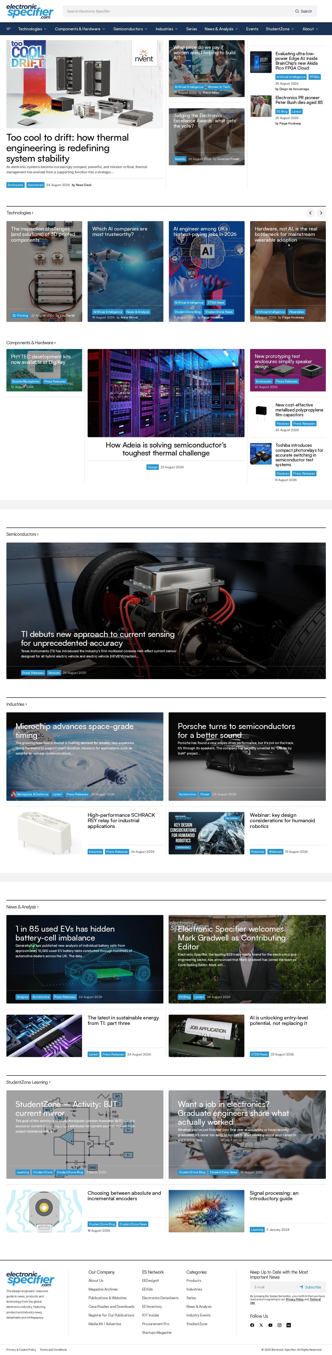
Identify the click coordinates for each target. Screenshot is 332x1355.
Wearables (296, 312)
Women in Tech (219, 87)
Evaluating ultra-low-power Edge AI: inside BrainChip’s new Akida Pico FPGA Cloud (296, 60)
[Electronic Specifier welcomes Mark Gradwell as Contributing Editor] (247, 959)
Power (205, 794)
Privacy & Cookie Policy (21, 1349)
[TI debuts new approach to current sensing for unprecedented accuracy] (166, 611)
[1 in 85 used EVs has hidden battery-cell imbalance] (84, 959)
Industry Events (198, 1315)
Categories (196, 1272)
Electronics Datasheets (160, 1298)
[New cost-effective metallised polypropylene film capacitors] (261, 413)
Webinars (275, 851)
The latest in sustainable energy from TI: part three (123, 1020)
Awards (180, 159)
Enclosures (15, 185)
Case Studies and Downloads (111, 1306)
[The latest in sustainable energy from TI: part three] (44, 1036)
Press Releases (55, 381)
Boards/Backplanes (26, 381)
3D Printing (20, 315)
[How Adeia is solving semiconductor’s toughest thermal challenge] (166, 393)
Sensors (54, 673)
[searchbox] (178, 11)
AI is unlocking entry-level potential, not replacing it (279, 1020)
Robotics (257, 851)
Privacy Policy (295, 1299)
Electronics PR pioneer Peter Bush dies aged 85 (299, 100)
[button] (8, 29)
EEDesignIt (150, 1280)
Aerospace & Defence (32, 794)
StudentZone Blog (188, 312)
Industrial (95, 851)
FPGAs (314, 77)
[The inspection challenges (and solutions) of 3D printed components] (44, 271)
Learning (23, 1172)
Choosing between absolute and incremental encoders (124, 1195)
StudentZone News (219, 312)
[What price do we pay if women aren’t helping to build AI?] (207, 68)
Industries (194, 1289)
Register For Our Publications (111, 1315)
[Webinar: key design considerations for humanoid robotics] (206, 833)
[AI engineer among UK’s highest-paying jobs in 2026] (207, 271)
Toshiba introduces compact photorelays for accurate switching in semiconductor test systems (299, 455)
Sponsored (35, 185)
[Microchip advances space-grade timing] (84, 756)
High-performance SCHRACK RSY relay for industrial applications (121, 820)
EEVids (147, 1289)
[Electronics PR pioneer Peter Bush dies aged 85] (261, 106)
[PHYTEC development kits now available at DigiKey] (44, 370)
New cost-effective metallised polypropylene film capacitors (299, 410)
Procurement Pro (155, 1323)
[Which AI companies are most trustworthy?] (125, 271)
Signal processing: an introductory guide (274, 1195)
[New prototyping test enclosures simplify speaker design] (288, 370)
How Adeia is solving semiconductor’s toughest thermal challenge (166, 449)
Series (191, 1298)
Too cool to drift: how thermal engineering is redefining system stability (67, 147)
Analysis (22, 997)
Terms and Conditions (53, 1349)
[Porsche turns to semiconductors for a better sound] (247, 756)
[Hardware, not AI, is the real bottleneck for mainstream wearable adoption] (288, 271)
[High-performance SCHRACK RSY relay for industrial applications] (44, 833)
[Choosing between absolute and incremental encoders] (44, 1211)
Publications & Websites (108, 1298)
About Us (96, 1280)
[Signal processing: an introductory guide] (206, 1211)
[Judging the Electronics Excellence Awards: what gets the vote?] (207, 136)
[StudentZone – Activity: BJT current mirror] (84, 1134)
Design (152, 467)
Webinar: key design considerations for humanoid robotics (282, 820)
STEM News (216, 302)
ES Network (153, 1272)
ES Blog (282, 111)
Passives (283, 423)
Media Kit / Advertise (105, 1323)
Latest (296, 111)
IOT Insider (150, 1315)
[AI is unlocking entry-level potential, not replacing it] (206, 1036)
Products (193, 1280)
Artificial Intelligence (189, 87)
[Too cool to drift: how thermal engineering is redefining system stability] (84, 84)
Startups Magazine (157, 1332)
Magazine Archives (103, 1289)
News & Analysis (138, 312)
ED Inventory (152, 1306)
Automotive (187, 794)
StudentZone (42, 1172)
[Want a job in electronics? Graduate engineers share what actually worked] (247, 1134)
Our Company (102, 1272)
